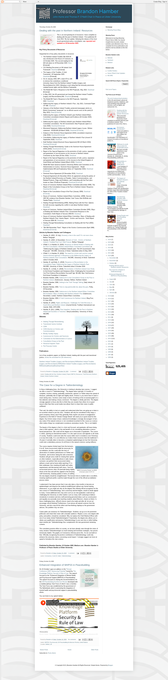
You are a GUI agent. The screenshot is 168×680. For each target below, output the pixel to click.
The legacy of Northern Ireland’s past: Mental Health (122, 181)
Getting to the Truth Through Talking (71, 282)
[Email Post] (79, 371)
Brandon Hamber (43, 634)
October (112, 263)
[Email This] (83, 371)
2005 (109, 333)
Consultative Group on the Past (53, 341)
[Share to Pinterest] (92, 371)
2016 (109, 304)
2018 (109, 298)
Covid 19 (54, 556)
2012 (109, 314)
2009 (109, 322)
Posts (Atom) (52, 653)
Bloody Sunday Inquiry (50, 333)
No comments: (72, 639)
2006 (109, 330)
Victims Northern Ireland (51, 376)
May (110, 287)
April (111, 290)
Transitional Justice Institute (52, 324)
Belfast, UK (49, 644)
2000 (109, 346)
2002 (109, 341)
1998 (109, 352)
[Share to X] (88, 371)
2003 (109, 338)
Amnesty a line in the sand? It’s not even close (77, 235)
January (112, 292)
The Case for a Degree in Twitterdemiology (61, 385)
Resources (79, 374)
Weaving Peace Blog (113, 30)
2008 (109, 325)
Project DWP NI (71, 374)
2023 (109, 247)
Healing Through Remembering (53, 321)
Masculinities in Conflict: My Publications (121, 162)
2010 (109, 320)
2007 (109, 328)
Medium (109, 62)
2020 (109, 255)
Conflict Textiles (112, 71)
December (112, 258)
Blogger (110, 665)
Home (69, 650)
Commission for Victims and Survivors (56, 336)
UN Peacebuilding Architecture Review (54, 582)
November (112, 260)
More (70, 63)
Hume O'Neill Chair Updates (116, 73)
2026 (109, 239)
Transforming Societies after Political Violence (122, 198)
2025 (109, 242)
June (111, 284)
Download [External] (49, 119)
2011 (109, 317)
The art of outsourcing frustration (117, 98)
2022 (109, 250)
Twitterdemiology (66, 556)
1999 (109, 349)
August (111, 279)
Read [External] (56, 112)
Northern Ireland (61, 374)
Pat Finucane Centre (50, 346)
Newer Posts (44, 650)
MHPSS (47, 642)
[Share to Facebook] (90, 371)
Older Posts (94, 650)
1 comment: (73, 371)
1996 (109, 357)
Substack (110, 60)
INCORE (110, 75)
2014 (109, 309)
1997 (109, 354)
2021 (109, 253)
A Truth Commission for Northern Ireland (72, 298)
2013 (109, 312)
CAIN (45, 326)
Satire (59, 556)
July (110, 282)
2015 (109, 306)
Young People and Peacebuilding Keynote (122, 217)
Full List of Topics (111, 89)
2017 (109, 301)
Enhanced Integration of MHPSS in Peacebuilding (64, 565)
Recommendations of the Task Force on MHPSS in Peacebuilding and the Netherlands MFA (73, 634)
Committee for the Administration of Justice (57, 338)
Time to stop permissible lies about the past (73, 287)
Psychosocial (53, 642)
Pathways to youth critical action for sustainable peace (122, 145)
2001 (109, 344)
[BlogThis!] (85, 371)
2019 (109, 296)
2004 (109, 336)
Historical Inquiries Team (51, 343)
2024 (109, 245)
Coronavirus (48, 556)
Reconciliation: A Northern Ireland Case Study (79, 269)
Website (109, 58)
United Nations (84, 642)
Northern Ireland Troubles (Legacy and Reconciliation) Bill (58, 361)
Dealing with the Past (50, 374)
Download (54, 70)
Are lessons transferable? (121, 128)
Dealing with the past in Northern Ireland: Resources (65, 30)
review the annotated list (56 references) (58, 357)
